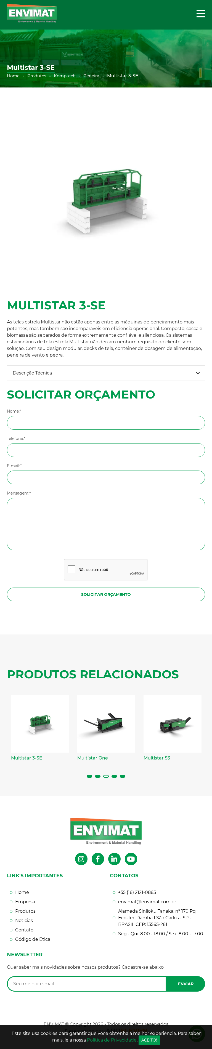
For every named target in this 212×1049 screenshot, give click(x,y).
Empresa (25, 901)
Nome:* (14, 411)
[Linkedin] (114, 859)
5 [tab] (122, 776)
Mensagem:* (19, 493)
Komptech (65, 75)
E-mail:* (14, 466)
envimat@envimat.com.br (147, 901)
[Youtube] (131, 859)
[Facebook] (98, 859)
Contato (24, 930)
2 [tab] (97, 776)
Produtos (36, 75)
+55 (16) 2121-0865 (137, 892)
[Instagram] (81, 859)
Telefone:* (16, 438)
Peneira (91, 75)
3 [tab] (106, 776)
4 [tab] (114, 776)
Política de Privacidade (112, 1040)
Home (13, 75)
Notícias (24, 920)
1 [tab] (89, 776)
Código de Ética (32, 939)
